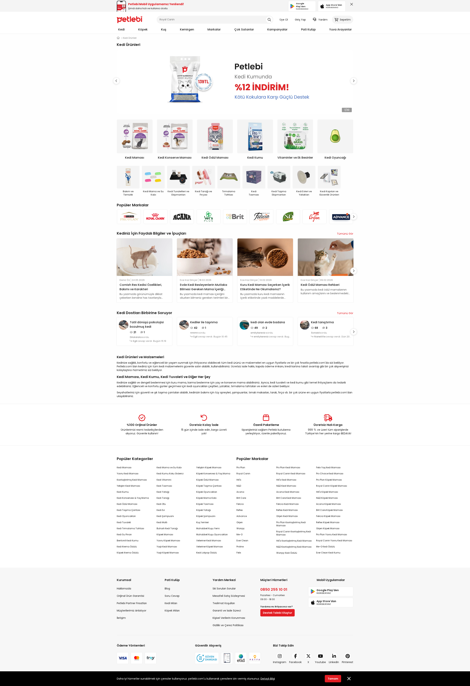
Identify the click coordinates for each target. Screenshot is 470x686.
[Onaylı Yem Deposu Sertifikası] (227, 658)
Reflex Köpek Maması (327, 522)
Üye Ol (284, 19)
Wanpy (240, 528)
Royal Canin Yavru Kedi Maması (334, 540)
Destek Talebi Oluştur (277, 613)
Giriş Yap (300, 19)
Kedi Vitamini (164, 479)
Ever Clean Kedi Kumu (328, 552)
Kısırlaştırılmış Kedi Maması (132, 479)
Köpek (143, 29)
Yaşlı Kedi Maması (167, 546)
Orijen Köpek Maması (327, 528)
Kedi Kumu (123, 491)
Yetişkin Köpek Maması (208, 467)
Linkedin (334, 662)
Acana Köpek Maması (328, 504)
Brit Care (241, 497)
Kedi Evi (161, 510)
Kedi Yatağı (163, 491)
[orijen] (314, 216)
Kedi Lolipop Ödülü (206, 552)
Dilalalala (136, 337)
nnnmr (194, 332)
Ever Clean (242, 540)
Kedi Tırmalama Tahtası (130, 528)
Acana (240, 491)
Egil (135, 341)
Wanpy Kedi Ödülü (286, 552)
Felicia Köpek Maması (328, 516)
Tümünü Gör (345, 234)
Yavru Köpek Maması (168, 540)
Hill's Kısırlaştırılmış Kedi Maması (294, 540)
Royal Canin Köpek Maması (331, 485)
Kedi (121, 29)
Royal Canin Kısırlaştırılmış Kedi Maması (293, 533)
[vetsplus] (208, 216)
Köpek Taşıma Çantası (209, 485)
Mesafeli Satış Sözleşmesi (229, 596)
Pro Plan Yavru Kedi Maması (331, 534)
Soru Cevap (172, 596)
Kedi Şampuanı (165, 516)
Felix (238, 552)
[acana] (182, 216)
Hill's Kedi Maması (286, 479)
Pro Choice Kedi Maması (329, 473)
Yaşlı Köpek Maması (168, 552)
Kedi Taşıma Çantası (128, 510)
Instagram (279, 662)
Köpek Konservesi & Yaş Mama (213, 473)
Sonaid (315, 332)
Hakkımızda (124, 588)
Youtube (320, 662)
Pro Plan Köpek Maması (329, 479)
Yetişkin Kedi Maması (128, 485)
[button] (353, 80)
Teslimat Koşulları (224, 603)
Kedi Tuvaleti (124, 522)
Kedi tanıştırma (322, 322)
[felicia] (261, 216)
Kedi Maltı (162, 522)
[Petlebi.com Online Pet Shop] (129, 19)
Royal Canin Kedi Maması (290, 473)
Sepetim (345, 19)
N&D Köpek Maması (327, 497)
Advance (241, 516)
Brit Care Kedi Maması (288, 497)
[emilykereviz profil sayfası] (244, 325)
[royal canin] (155, 216)
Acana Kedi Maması (287, 491)
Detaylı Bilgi (268, 678)
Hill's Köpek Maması (327, 491)
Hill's (238, 479)
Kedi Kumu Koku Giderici (170, 473)
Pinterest (347, 662)
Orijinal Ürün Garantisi (130, 596)
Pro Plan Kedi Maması (288, 467)
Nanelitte (320, 336)
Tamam (333, 678)
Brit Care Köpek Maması (329, 510)
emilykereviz (258, 332)
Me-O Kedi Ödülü (325, 546)
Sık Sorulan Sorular (224, 588)
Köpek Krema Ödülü (128, 552)
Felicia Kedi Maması (287, 504)
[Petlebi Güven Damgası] (207, 658)
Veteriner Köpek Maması (209, 546)
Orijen (239, 522)
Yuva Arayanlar (340, 29)
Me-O (239, 534)
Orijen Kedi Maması (287, 516)
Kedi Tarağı (163, 497)
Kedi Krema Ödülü (127, 546)
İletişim (121, 618)
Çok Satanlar (244, 29)
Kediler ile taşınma (204, 322)
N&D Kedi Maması (286, 485)
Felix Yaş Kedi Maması (328, 467)
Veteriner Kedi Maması (208, 540)
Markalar (214, 29)
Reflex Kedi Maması (287, 510)
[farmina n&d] (288, 216)
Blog (167, 588)
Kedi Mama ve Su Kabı (169, 467)
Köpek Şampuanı (205, 516)
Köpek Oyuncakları (206, 491)
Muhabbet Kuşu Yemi (208, 528)
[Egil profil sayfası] (123, 325)
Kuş (163, 29)
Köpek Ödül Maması (207, 479)
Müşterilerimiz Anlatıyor (131, 610)
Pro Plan (240, 467)
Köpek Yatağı (203, 510)
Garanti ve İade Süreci (227, 610)
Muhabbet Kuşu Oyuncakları (212, 534)
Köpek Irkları (172, 610)
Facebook (295, 662)
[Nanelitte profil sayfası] (305, 325)
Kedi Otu (161, 504)
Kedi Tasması (164, 485)
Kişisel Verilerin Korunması (229, 618)
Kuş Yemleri (202, 522)
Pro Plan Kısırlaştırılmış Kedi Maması (291, 524)
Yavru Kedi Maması (127, 473)
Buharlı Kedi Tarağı (167, 528)
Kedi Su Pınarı (124, 534)
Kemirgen (187, 29)
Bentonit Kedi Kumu (127, 540)
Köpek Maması (165, 534)
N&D (238, 485)
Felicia (240, 504)
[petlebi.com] (118, 37)
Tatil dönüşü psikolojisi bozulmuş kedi (147, 324)
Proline (240, 546)
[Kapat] (350, 5)
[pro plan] (129, 216)
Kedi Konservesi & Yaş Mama (133, 497)
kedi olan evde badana (268, 322)
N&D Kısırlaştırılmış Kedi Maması (294, 546)
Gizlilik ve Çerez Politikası (228, 625)
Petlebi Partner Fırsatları (132, 603)
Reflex (239, 510)
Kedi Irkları (171, 603)
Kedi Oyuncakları (126, 516)
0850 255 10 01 (273, 589)
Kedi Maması (124, 467)
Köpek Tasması (205, 504)
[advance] (341, 216)
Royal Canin (243, 473)
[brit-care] (235, 216)
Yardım (323, 19)
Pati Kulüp (308, 29)
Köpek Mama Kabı (206, 497)
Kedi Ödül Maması (127, 504)
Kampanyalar (277, 29)
